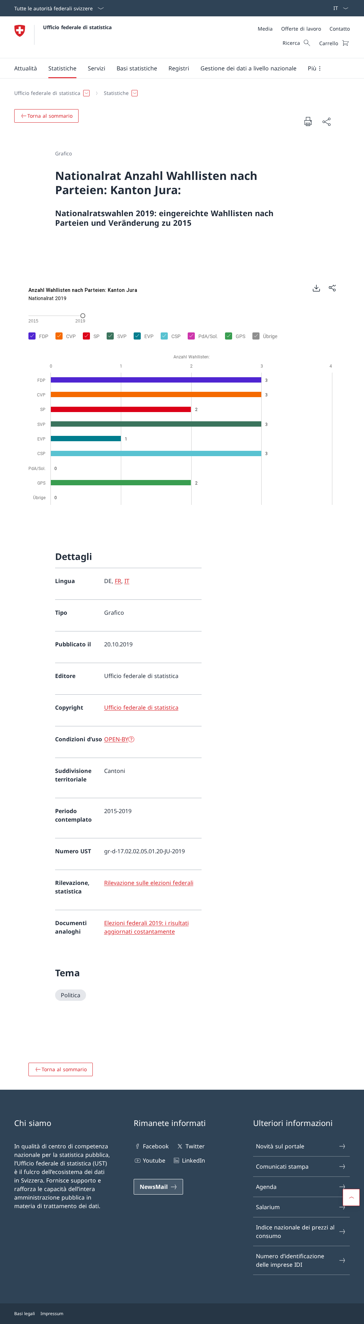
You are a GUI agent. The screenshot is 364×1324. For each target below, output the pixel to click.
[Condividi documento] (326, 121)
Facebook (156, 1146)
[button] (26, 68)
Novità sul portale (280, 1146)
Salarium (268, 1207)
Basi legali (24, 1313)
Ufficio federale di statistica (77, 27)
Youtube (154, 1160)
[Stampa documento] (308, 121)
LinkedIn (193, 1160)
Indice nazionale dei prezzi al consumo (295, 1231)
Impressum (52, 1313)
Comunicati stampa (282, 1166)
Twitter (195, 1146)
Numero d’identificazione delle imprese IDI (290, 1260)
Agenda (266, 1187)
